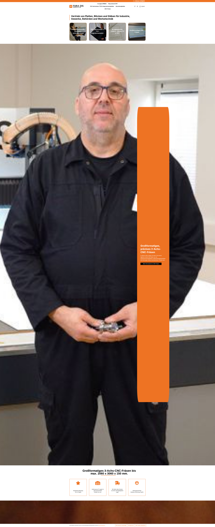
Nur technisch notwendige (121, 525)
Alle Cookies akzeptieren (141, 525)
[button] (134, 6)
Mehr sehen (78, 36)
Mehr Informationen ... (101, 525)
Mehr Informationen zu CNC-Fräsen (151, 263)
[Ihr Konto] (137, 6)
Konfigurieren (131, 525)
